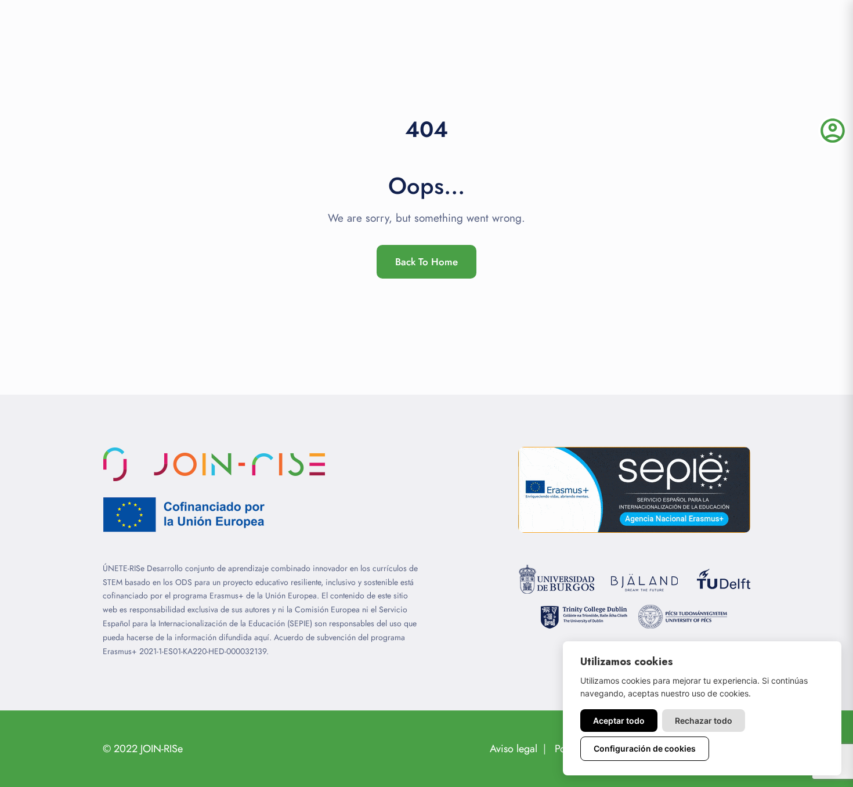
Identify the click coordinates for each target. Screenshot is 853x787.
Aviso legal (513, 748)
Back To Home (426, 262)
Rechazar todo (703, 720)
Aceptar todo (619, 720)
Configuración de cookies (645, 748)
